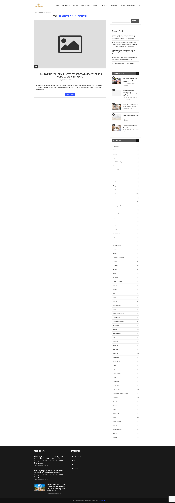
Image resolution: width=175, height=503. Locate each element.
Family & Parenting (126, 257)
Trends (122, 5)
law (126, 337)
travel (126, 417)
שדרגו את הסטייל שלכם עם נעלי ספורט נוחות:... (131, 115)
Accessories (126, 146)
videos (126, 433)
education (126, 237)
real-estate (126, 389)
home (126, 309)
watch (126, 437)
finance (126, 269)
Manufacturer (85, 5)
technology (126, 413)
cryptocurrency (126, 221)
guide (126, 297)
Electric (126, 241)
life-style (126, 345)
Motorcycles (126, 361)
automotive (66, 5)
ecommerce (126, 233)
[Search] (140, 5)
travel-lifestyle (126, 421)
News (126, 365)
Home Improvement (126, 313)
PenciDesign (102, 500)
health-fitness (126, 305)
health (126, 301)
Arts (126, 166)
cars (126, 198)
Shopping (114, 5)
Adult (126, 150)
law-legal (126, 341)
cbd (126, 210)
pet (126, 369)
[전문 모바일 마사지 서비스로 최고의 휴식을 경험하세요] (116, 107)
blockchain (126, 182)
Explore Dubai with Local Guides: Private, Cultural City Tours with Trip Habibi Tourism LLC (124, 51)
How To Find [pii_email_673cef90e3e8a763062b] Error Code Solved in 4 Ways (70, 75)
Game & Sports (126, 281)
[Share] (36, 66)
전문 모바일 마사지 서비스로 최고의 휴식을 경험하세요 (130, 105)
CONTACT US (131, 5)
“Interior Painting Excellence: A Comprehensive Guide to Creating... (130, 93)
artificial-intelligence (126, 162)
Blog (126, 186)
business (126, 194)
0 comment (77, 80)
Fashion (75, 5)
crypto (126, 218)
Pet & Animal (126, 373)
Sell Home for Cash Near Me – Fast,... (130, 126)
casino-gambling (126, 206)
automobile (126, 170)
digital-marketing (126, 230)
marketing (126, 357)
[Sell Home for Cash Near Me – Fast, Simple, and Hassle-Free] (116, 128)
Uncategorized (126, 429)
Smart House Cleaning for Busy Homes (123, 63)
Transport (104, 5)
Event (126, 249)
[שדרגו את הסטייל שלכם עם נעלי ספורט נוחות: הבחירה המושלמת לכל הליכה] (116, 117)
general (126, 289)
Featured (126, 265)
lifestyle (126, 349)
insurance (126, 325)
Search (114, 17)
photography (126, 381)
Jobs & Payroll (126, 333)
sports (126, 405)
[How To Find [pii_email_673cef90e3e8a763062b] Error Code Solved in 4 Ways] (70, 44)
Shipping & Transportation (126, 393)
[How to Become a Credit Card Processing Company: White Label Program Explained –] (116, 81)
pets (126, 377)
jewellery (126, 329)
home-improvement (126, 321)
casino (126, 202)
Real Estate (126, 385)
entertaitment (126, 245)
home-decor (126, 317)
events (126, 253)
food (126, 273)
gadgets (126, 277)
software (126, 401)
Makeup (95, 5)
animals (126, 154)
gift (126, 293)
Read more (69, 94)
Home (57, 5)
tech (126, 409)
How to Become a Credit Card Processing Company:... (130, 80)
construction (126, 214)
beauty (126, 178)
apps (126, 158)
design (126, 226)
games (126, 285)
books (126, 190)
